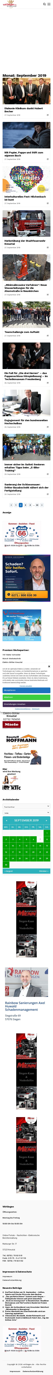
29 (47, 858)
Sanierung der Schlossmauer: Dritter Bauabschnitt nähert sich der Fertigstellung (26, 487)
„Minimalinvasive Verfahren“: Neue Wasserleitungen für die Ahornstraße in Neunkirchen (26, 288)
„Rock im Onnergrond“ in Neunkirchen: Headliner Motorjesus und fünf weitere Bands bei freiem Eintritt (27, 1303)
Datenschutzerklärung (22, 709)
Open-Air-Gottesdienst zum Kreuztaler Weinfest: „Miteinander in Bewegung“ (27, 1308)
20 (33, 852)
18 (20, 852)
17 (13, 852)
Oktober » (43, 871)
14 (40, 845)
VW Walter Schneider (12, 655)
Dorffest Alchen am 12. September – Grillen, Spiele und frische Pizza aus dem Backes (25, 1293)
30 (6, 865)
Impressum (35, 709)
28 (40, 858)
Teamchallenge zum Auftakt (22, 332)
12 (26, 845)
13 (33, 845)
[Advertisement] (26, 41)
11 (19, 845)
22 (37, 505)
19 (26, 852)
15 (47, 845)
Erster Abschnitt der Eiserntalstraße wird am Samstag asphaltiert (25, 1312)
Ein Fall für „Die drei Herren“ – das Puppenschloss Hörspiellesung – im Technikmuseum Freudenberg (26, 376)
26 (26, 858)
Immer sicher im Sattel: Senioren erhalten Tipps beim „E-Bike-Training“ (24, 467)
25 (20, 858)
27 (33, 858)
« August (9, 871)
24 (13, 858)
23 (6, 858)
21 (40, 852)
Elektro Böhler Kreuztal (12, 662)
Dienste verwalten (26, 686)
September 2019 (26, 820)
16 (6, 852)
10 (13, 845)
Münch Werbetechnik (12, 658)
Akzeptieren (9, 690)
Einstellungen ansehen (14, 704)
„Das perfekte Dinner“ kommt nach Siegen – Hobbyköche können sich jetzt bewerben (25, 1297)
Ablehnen (8, 697)
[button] (49, 666)
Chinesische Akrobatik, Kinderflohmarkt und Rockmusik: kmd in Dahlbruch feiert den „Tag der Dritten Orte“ (27, 1318)
